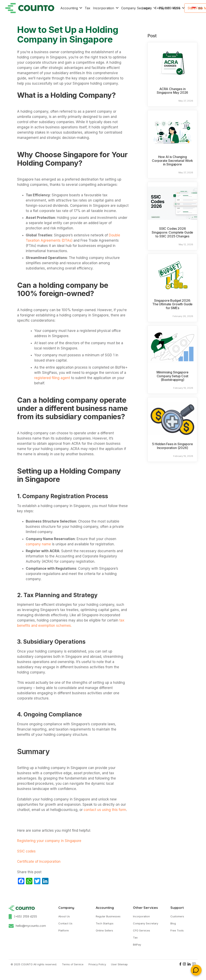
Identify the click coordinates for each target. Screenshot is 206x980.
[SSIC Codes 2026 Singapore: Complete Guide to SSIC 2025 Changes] (172, 203)
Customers (177, 916)
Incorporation (141, 916)
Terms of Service (72, 964)
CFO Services (141, 930)
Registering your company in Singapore (49, 841)
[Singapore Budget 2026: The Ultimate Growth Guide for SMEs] (172, 275)
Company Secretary (145, 923)
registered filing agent (52, 378)
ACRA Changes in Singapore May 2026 (172, 91)
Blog (173, 923)
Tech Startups (104, 923)
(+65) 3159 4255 (25, 916)
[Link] (29, 8)
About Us (64, 916)
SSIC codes (26, 851)
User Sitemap (119, 964)
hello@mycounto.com (31, 926)
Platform (63, 930)
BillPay (137, 944)
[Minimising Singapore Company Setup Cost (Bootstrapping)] (172, 347)
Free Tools (177, 930)
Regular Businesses (108, 916)
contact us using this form (105, 810)
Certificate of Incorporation (39, 861)
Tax (135, 937)
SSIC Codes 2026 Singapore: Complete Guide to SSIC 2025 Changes (172, 232)
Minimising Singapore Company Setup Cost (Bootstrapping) (172, 376)
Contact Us (65, 923)
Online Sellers (104, 930)
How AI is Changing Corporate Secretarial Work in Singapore (172, 160)
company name (38, 544)
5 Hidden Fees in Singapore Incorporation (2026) (172, 446)
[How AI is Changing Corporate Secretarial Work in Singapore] (172, 131)
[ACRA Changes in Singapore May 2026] (172, 63)
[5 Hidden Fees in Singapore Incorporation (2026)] (172, 418)
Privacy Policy (97, 964)
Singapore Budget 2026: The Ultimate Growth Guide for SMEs (172, 304)
